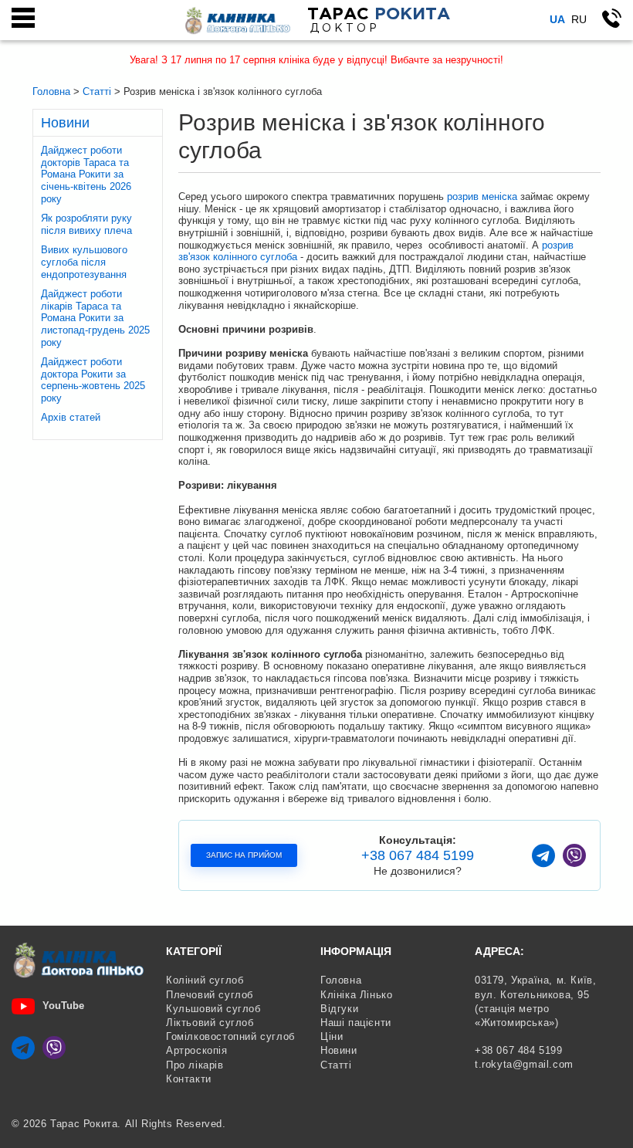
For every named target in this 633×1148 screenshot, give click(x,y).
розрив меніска (482, 196)
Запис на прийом (244, 855)
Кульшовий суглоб (213, 1008)
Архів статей (70, 417)
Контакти (189, 1079)
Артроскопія (197, 1050)
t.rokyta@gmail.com (524, 1064)
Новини (338, 1050)
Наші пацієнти (355, 1022)
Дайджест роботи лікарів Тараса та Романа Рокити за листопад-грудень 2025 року (95, 317)
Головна (340, 980)
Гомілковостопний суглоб (230, 1036)
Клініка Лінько (356, 995)
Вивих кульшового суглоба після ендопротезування (84, 261)
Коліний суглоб (204, 980)
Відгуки (339, 1008)
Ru (579, 19)
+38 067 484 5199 (417, 855)
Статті (336, 1065)
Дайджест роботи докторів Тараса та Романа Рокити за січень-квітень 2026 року (86, 174)
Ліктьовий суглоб (210, 1022)
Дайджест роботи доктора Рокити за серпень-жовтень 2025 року (93, 380)
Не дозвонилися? (418, 871)
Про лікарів (195, 1065)
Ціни (331, 1036)
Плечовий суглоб (209, 995)
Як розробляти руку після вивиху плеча (86, 224)
